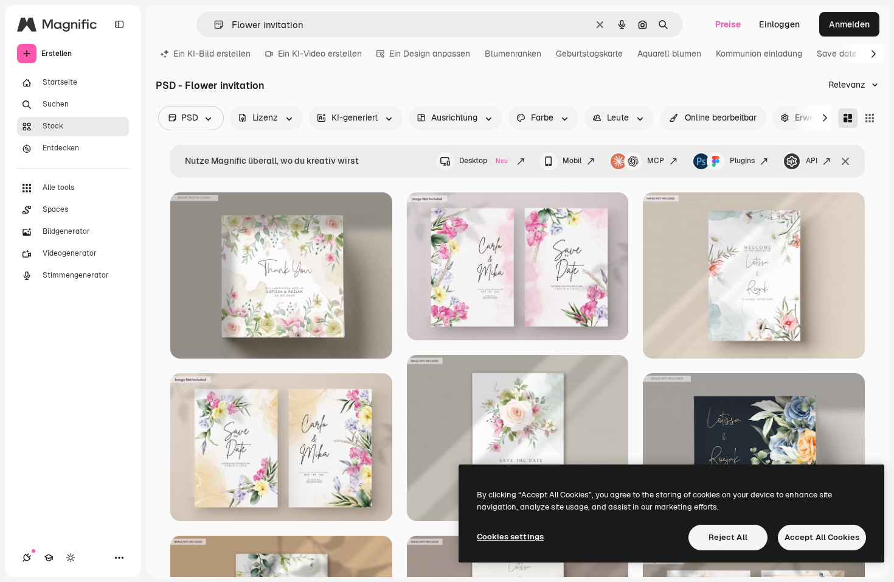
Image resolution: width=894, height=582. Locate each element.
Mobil (572, 161)
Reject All (728, 537)
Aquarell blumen (669, 53)
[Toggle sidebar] (119, 24)
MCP (655, 161)
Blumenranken (513, 53)
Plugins (742, 161)
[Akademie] (48, 557)
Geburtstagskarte (589, 53)
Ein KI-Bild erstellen (212, 53)
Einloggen (779, 24)
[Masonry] (848, 118)
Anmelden (849, 24)
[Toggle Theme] (70, 557)
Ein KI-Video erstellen (320, 53)
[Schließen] (845, 161)
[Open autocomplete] (213, 24)
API (811, 161)
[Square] (869, 118)
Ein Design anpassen (429, 53)
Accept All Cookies (822, 537)
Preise (728, 24)
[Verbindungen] (26, 557)
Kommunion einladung (759, 53)
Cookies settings (510, 536)
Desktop (483, 161)
